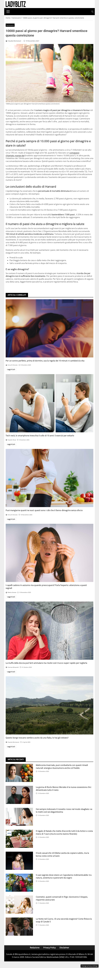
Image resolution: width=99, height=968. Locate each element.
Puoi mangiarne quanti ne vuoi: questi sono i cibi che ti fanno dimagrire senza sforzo (44, 510)
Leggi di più (11, 369)
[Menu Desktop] (8, 11)
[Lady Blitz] (16, 4)
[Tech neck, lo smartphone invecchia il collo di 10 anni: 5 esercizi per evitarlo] (49, 403)
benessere (10, 25)
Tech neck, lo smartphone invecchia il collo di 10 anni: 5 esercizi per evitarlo (40, 435)
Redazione (34, 947)
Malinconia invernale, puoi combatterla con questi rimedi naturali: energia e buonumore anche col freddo (62, 766)
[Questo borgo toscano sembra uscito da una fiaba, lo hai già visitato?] (49, 705)
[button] (92, 11)
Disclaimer (64, 947)
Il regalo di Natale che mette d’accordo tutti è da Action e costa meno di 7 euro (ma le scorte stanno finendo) (64, 832)
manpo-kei (19, 155)
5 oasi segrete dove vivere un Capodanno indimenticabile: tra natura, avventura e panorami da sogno (64, 876)
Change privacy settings (89, 966)
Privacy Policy (49, 947)
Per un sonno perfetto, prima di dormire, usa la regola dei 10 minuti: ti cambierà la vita (45, 360)
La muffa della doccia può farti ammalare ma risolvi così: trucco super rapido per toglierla (46, 663)
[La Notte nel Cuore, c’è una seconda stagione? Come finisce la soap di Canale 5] (19, 927)
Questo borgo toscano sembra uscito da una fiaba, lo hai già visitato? (37, 737)
